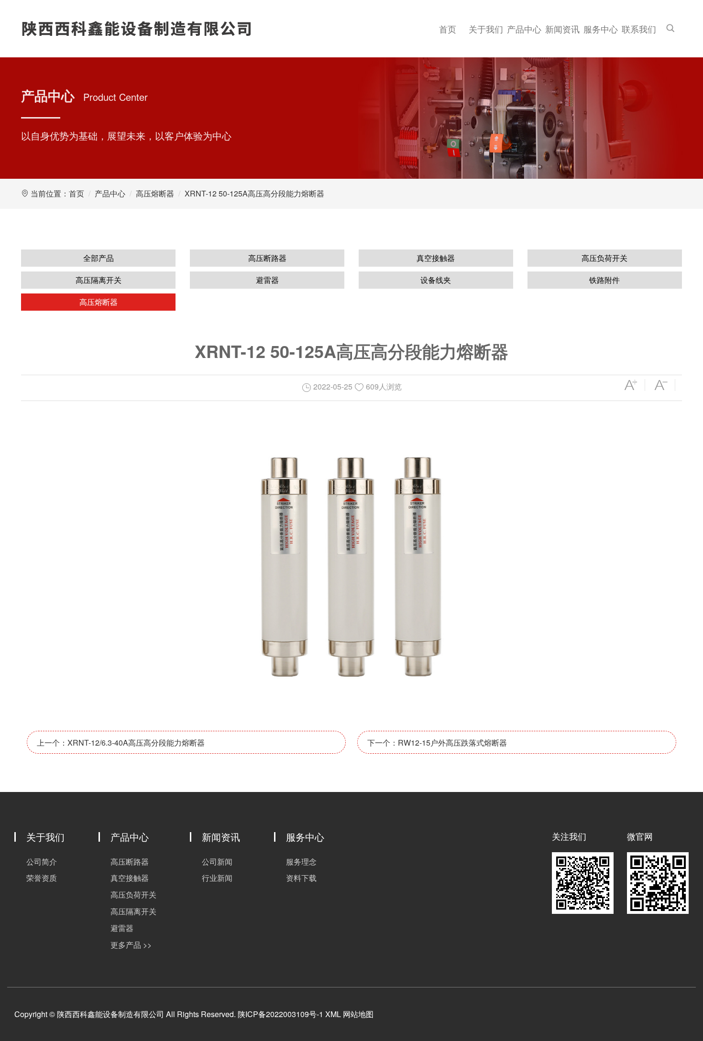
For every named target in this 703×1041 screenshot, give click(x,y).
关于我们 (486, 28)
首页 (447, 28)
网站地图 (358, 1013)
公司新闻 (217, 861)
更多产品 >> (131, 944)
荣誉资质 (41, 877)
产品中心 (524, 28)
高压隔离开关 (98, 279)
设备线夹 (435, 279)
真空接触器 (436, 257)
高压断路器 (267, 257)
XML (333, 1013)
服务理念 (301, 861)
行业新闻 (217, 877)
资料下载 (301, 877)
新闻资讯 (562, 28)
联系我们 (639, 28)
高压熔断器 (155, 193)
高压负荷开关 (604, 257)
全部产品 (98, 257)
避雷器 (267, 279)
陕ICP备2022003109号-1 (280, 1013)
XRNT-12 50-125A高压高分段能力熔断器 (254, 193)
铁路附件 (604, 279)
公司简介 (41, 861)
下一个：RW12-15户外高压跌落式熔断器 (437, 742)
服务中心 (600, 28)
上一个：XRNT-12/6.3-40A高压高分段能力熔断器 (121, 742)
